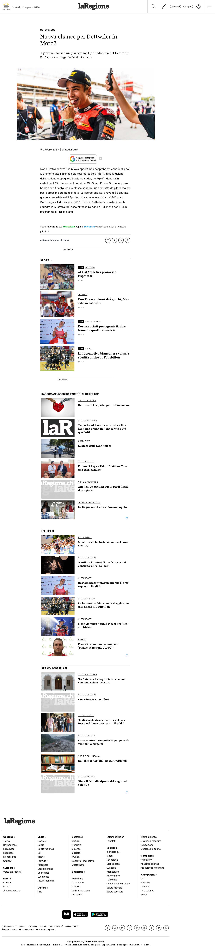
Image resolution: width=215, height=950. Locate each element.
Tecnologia (112, 859)
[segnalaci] (164, 6)
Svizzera (8, 867)
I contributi (77, 894)
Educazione (147, 844)
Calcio (41, 844)
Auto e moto (113, 875)
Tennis (41, 856)
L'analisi (76, 886)
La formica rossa (81, 890)
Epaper (188, 6)
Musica (76, 856)
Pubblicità (58, 926)
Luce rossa (43, 876)
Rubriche (112, 847)
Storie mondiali (45, 868)
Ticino (6, 840)
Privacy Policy (10, 929)
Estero (7, 878)
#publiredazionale (150, 863)
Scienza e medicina (151, 840)
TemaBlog (147, 855)
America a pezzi (11, 890)
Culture (42, 887)
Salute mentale (114, 887)
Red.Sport (71, 149)
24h (143, 878)
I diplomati (111, 879)
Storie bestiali (113, 863)
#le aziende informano (152, 867)
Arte (40, 891)
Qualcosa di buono (151, 848)
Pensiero (76, 844)
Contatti (42, 926)
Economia (78, 871)
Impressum (32, 926)
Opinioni (77, 878)
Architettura (112, 871)
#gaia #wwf (147, 859)
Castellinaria (78, 864)
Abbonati (175, 6)
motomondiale (47, 240)
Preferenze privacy (47, 929)
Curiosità (111, 867)
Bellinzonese (10, 844)
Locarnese (8, 848)
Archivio (145, 882)
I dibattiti (110, 840)
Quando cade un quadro (119, 883)
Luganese (8, 852)
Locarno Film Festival (83, 860)
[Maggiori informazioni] (100, 159)
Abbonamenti (8, 926)
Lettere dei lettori (115, 836)
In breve (145, 886)
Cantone (8, 836)
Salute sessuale (114, 891)
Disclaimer (20, 926)
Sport (41, 836)
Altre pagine (148, 874)
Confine (7, 882)
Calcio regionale (46, 848)
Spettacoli (77, 836)
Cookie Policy (27, 929)
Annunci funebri (72, 926)
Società (76, 852)
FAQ (50, 926)
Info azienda (147, 890)
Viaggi (109, 855)
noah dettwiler (62, 240)
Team (144, 894)
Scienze (76, 848)
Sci (39, 852)
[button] (107, 928)
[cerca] (153, 6)
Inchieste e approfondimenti (115, 852)
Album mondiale (46, 880)
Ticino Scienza (149, 836)
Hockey (42, 840)
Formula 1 (43, 860)
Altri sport (43, 864)
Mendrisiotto (9, 856)
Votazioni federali (12, 871)
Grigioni (7, 860)
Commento (78, 882)
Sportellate (43, 872)
